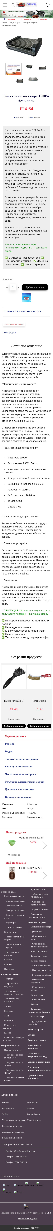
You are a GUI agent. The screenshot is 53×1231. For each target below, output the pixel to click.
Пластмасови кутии (41, 970)
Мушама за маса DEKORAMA (39, 895)
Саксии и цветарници (39, 1062)
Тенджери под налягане (11, 1000)
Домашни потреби (37, 922)
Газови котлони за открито (13, 945)
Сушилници (36, 931)
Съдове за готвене (10, 974)
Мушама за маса (38, 889)
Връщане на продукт (18, 796)
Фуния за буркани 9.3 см (31, 838)
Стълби (31, 1035)
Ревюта (9, 743)
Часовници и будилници (34, 1046)
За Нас (5, 1114)
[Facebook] (5, 1168)
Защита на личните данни (21, 758)
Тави (6, 1016)
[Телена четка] (39, 688)
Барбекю (8, 960)
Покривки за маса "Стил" (13, 1071)
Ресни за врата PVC (30, 868)
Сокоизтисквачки (14, 927)
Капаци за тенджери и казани (13, 1039)
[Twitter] (11, 1168)
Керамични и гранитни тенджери (13, 992)
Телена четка (39, 701)
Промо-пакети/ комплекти (35, 1076)
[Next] (48, 14)
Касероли (8, 1011)
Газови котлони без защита (14, 938)
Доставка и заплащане (19, 789)
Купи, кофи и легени (38, 988)
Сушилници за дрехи (38, 937)
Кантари (8, 964)
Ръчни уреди (37, 995)
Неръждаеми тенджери (11, 985)
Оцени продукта (9, 332)
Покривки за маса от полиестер (13, 1056)
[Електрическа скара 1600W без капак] (26, 59)
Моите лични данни (27, 1219)
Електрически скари (9, 25)
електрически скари (14, 324)
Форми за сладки (39, 956)
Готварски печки (14, 906)
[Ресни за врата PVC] (12, 873)
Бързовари (11, 923)
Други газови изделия (11, 953)
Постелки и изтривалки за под (37, 1055)
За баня (34, 1004)
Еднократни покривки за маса (37, 915)
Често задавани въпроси (20, 774)
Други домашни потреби (37, 1022)
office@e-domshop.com (24, 1151)
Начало (4, 22)
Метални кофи (37, 1017)
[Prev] (5, 14)
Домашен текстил (37, 1040)
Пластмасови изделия (41, 965)
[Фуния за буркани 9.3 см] (12, 843)
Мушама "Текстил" (41, 909)
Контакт (30, 1108)
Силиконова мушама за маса (38, 903)
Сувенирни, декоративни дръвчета (39, 1068)
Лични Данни (33, 1114)
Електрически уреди (30, 22)
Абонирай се (14, 855)
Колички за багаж (39, 951)
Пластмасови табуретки (38, 981)
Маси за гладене (38, 961)
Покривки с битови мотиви (14, 1079)
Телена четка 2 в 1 (14, 701)
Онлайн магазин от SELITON (26, 1228)
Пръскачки (9, 969)
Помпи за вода (38, 1000)
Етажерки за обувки (42, 975)
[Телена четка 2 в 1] (13, 688)
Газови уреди (10, 932)
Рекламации (8, 1108)
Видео (9, 751)
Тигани (7, 1006)
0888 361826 (21, 1157)
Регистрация (32, 1102)
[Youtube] (24, 1168)
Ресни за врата (35, 1030)
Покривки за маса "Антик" (13, 1064)
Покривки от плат (13, 1050)
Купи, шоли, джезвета (9, 1026)
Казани (7, 1033)
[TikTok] (31, 1168)
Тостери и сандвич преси (14, 916)
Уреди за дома (15, 22)
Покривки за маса (10, 1046)
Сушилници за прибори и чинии (39, 945)
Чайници (8, 1020)
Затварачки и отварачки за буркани (39, 1010)
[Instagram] (18, 1168)
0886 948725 (21, 1162)
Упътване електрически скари (24, 781)
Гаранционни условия (19, 766)
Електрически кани (15, 910)
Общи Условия (33, 1120)
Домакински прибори (41, 927)
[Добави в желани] (46, 278)
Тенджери (9, 979)
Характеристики (15, 736)
